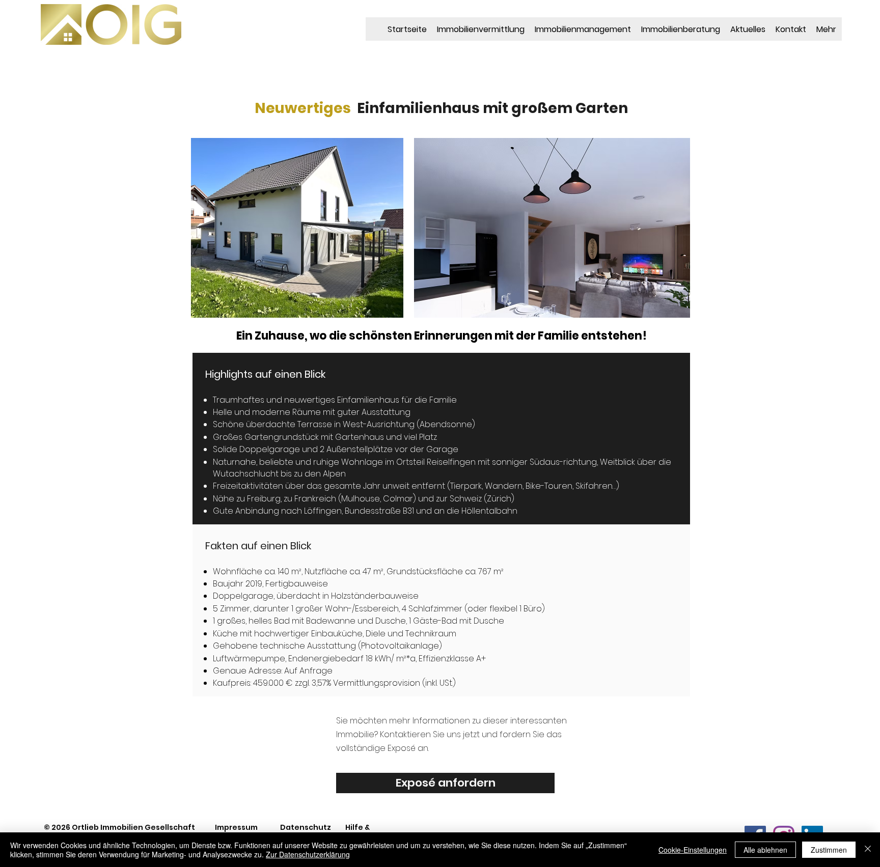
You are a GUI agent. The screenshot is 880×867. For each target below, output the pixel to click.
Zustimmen (829, 850)
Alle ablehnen (765, 850)
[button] (552, 228)
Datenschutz (305, 827)
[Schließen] (868, 850)
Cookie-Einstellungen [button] (692, 850)
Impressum (236, 827)
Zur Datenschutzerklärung (308, 854)
